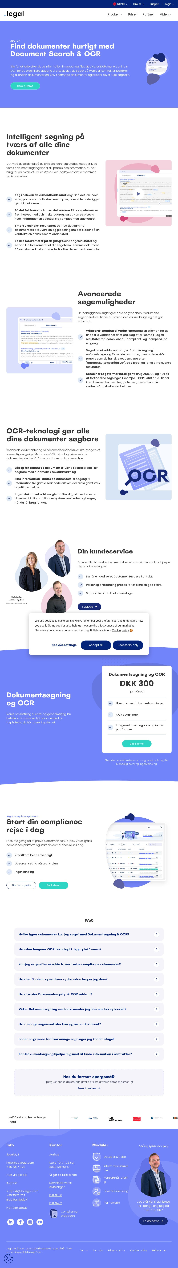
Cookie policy (120, 630)
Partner (148, 14)
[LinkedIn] (10, 1222)
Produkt (114, 14)
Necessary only (128, 645)
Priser (132, 14)
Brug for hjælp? (16, 1200)
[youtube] (40, 1222)
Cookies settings (63, 645)
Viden (164, 14)
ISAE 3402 (55, 1203)
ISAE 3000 (55, 1195)
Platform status (16, 1208)
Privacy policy (116, 1250)
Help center (159, 1250)
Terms (84, 1250)
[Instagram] (30, 1222)
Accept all (96, 645)
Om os (137, 4)
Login (168, 4)
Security (98, 1250)
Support (154, 4)
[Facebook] (20, 1222)
